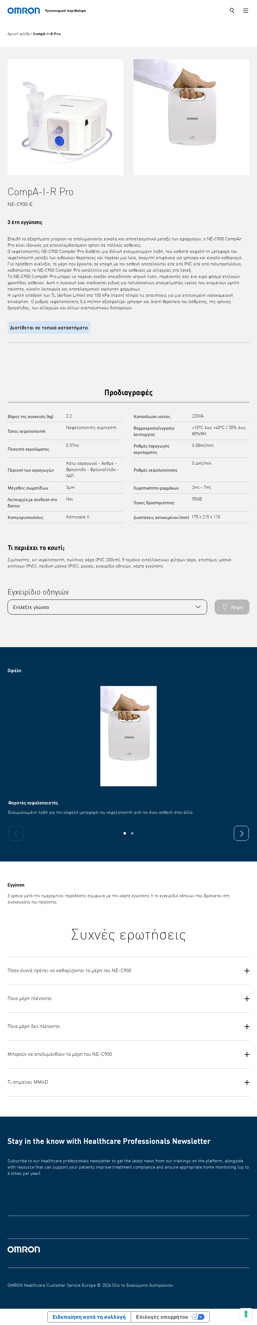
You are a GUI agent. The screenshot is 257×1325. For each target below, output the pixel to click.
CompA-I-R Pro (46, 33)
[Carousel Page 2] (132, 833)
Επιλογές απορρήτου (162, 1317)
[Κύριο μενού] (245, 10)
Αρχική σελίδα (19, 34)
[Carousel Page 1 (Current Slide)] (124, 833)
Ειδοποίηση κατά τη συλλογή (89, 1317)
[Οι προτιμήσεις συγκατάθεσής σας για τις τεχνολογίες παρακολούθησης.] (246, 1314)
